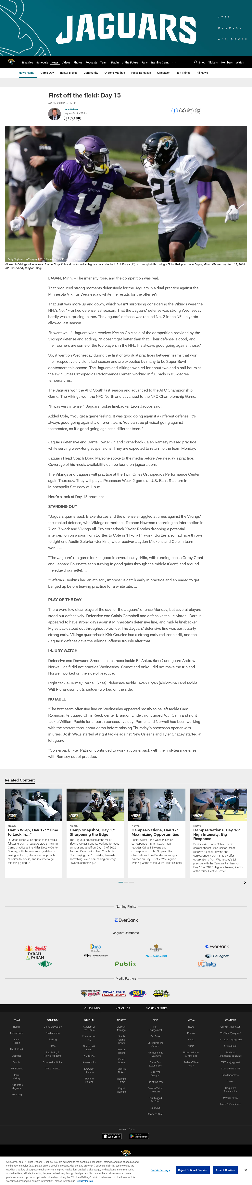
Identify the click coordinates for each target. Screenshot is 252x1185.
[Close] (245, 1170)
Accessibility (89, 1062)
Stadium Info (53, 1033)
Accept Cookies (225, 1170)
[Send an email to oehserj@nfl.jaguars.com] (78, 118)
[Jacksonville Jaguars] (126, 1154)
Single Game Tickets (121, 1039)
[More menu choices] (174, 62)
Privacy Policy (230, 1097)
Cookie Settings (160, 1170)
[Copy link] (198, 111)
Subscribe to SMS (230, 1068)
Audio (191, 1045)
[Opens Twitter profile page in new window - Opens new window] (72, 118)
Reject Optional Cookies (193, 1170)
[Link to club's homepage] (11, 62)
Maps (53, 1045)
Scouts (16, 1062)
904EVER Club (155, 1114)
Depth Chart (16, 1049)
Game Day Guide (53, 1026)
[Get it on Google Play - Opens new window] (139, 1138)
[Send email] (190, 113)
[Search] (195, 62)
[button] (120, 882)
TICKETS (121, 1020)
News (191, 1026)
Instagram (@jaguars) (231, 1039)
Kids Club (155, 1107)
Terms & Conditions (230, 1104)
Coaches (16, 1055)
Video (191, 1039)
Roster (16, 1026)
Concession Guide (52, 1062)
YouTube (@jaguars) (230, 1033)
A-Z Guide (89, 1055)
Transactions (16, 1033)
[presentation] (245, 883)
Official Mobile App (230, 1026)
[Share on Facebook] (174, 113)
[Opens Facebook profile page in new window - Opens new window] (66, 118)
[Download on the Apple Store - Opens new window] (112, 1136)
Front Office (16, 1068)
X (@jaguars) (230, 1045)
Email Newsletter (230, 1075)
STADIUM (89, 1020)
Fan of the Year (155, 1081)
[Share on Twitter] (182, 113)
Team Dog (16, 1094)
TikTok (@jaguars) (230, 1062)
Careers (231, 1081)
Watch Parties (52, 1068)
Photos (191, 1033)
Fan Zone (155, 1036)
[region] (126, 1170)
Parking (53, 1039)
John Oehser (71, 109)
